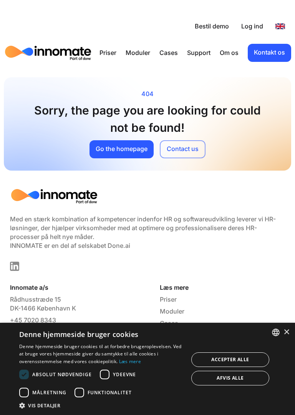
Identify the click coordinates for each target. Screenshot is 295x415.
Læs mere (130, 361)
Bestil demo (212, 26)
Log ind (252, 26)
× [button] (286, 332)
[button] (101, 405)
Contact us (183, 149)
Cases (168, 52)
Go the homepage (122, 149)
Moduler (138, 52)
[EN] (280, 26)
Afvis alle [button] (230, 378)
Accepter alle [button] (230, 359)
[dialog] (147, 369)
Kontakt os (269, 52)
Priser (107, 52)
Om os (229, 52)
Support (198, 52)
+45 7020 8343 (33, 320)
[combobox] (276, 332)
